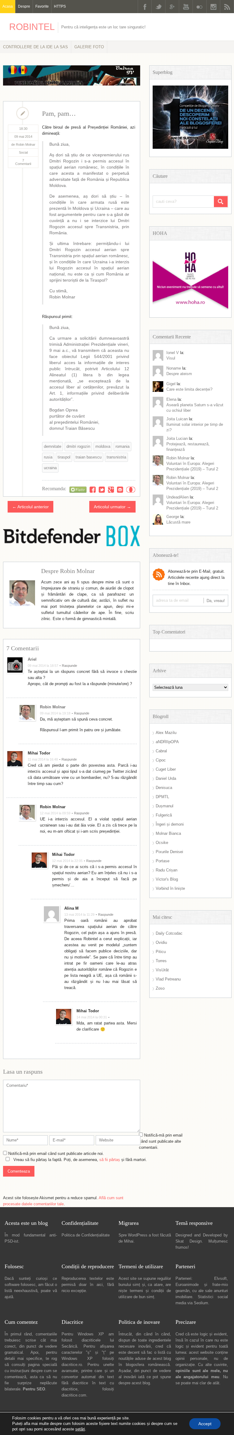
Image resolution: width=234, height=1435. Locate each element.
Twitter (158, 6)
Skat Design (189, 1241)
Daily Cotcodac (169, 933)
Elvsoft (220, 1278)
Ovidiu (161, 942)
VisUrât (162, 970)
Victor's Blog (167, 879)
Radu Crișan (166, 870)
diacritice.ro (72, 1364)
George (172, 516)
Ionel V (172, 352)
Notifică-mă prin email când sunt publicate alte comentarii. (161, 1141)
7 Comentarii (23, 162)
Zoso (160, 988)
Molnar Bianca (168, 833)
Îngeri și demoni (170, 824)
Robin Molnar (53, 707)
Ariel (32, 659)
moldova (102, 446)
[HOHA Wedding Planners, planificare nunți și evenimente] (190, 308)
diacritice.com (74, 1395)
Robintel (32, 27)
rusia (48, 457)
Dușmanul (164, 806)
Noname (173, 368)
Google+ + (111, 490)
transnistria (116, 457)
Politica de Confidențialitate (86, 1235)
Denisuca (164, 787)
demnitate (52, 446)
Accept (204, 1423)
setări (80, 1429)
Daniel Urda (166, 778)
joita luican (177, 419)
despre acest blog (134, 1383)
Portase (162, 861)
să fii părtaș (109, 1159)
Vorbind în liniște (170, 888)
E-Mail (120, 490)
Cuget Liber (166, 769)
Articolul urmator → (112, 506)
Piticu (161, 951)
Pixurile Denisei (169, 851)
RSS (227, 6)
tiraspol (64, 457)
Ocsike (162, 842)
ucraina (50, 468)
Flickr (199, 6)
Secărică (69, 1346)
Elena (171, 399)
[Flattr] (78, 490)
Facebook (144, 6)
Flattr (130, 490)
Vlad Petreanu (168, 979)
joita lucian (177, 438)
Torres (161, 960)
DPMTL (162, 796)
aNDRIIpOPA (167, 741)
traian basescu (88, 457)
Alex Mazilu (166, 732)
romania (122, 446)
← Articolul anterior (30, 506)
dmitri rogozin (78, 446)
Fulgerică (164, 815)
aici (100, 1284)
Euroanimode (187, 1284)
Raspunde (69, 665)
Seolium (201, 1303)
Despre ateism (179, 373)
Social (23, 152)
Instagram (213, 6)
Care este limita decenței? (189, 389)
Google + (172, 6)
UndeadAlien (177, 497)
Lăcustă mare (178, 522)
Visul (170, 358)
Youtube (186, 6)
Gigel (171, 384)
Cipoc (161, 760)
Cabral (161, 751)
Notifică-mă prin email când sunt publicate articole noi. (56, 1153)
